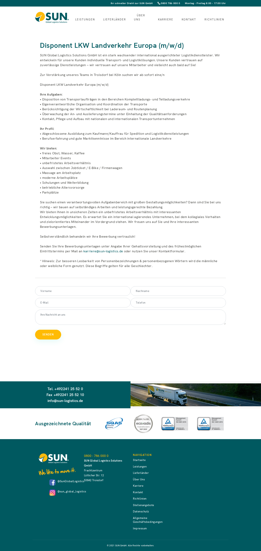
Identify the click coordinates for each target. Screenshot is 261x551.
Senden (48, 334)
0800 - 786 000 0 (96, 456)
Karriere (165, 19)
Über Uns (139, 17)
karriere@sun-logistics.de (103, 251)
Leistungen (85, 19)
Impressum (140, 528)
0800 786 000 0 (170, 3)
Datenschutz (141, 511)
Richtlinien (214, 19)
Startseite (139, 460)
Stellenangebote (143, 505)
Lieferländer (114, 19)
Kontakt (189, 19)
